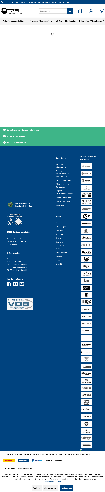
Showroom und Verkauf (62, 247)
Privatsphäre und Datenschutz (62, 185)
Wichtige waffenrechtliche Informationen (62, 174)
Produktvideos (61, 252)
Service (58, 238)
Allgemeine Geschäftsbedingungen (65, 192)
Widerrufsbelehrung (63, 197)
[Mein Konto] (91, 11)
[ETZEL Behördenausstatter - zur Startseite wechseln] (11, 11)
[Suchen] (70, 11)
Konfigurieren (66, 488)
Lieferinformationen (63, 180)
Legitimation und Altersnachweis (62, 165)
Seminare (59, 234)
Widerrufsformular (63, 201)
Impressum (60, 205)
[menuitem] (56, 11)
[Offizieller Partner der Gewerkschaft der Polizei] (25, 208)
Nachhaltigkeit (61, 226)
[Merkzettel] (80, 11)
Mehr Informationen (52, 481)
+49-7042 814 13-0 (11, 2)
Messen (58, 260)
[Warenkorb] (102, 11)
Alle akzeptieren (50, 488)
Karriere (59, 223)
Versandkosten (40, 454)
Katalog (59, 256)
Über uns (59, 242)
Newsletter (60, 230)
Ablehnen (36, 488)
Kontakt (59, 264)
